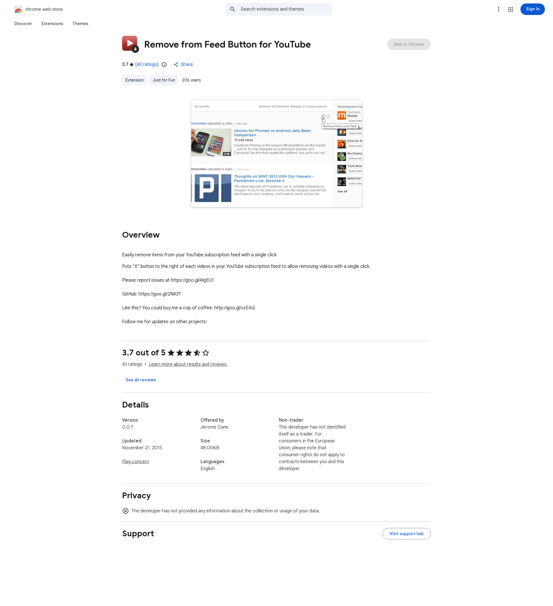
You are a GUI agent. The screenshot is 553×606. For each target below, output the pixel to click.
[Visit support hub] (406, 534)
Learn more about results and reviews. (188, 364)
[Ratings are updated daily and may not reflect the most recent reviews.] (164, 64)
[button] (510, 9)
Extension (135, 80)
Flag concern (135, 462)
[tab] (23, 23)
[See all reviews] (141, 380)
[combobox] (286, 9)
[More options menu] (498, 9)
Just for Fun (164, 80)
